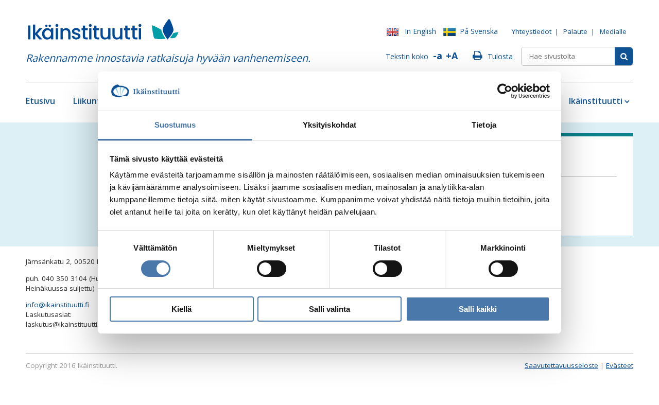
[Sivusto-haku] (624, 56)
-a (437, 55)
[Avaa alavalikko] (626, 101)
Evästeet (619, 365)
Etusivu (40, 101)
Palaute (575, 31)
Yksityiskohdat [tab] (329, 124)
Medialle (613, 31)
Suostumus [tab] (175, 124)
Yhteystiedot (531, 31)
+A (452, 55)
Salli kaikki (478, 309)
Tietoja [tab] (484, 124)
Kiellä (181, 309)
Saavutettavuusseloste (561, 365)
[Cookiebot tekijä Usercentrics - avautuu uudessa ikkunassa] (505, 91)
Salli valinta (329, 309)
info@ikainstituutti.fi (57, 304)
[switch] (271, 268)
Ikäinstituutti (595, 101)
